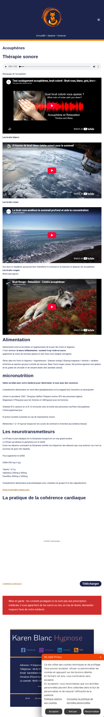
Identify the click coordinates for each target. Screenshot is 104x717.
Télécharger (90, 583)
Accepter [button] (54, 711)
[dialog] (73, 685)
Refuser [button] (73, 711)
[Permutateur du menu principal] (98, 20)
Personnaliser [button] (92, 711)
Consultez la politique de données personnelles (80, 701)
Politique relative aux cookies (53, 701)
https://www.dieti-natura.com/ (16, 490)
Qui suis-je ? (39, 698)
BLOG (27, 698)
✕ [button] (100, 657)
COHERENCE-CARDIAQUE (12, 584)
